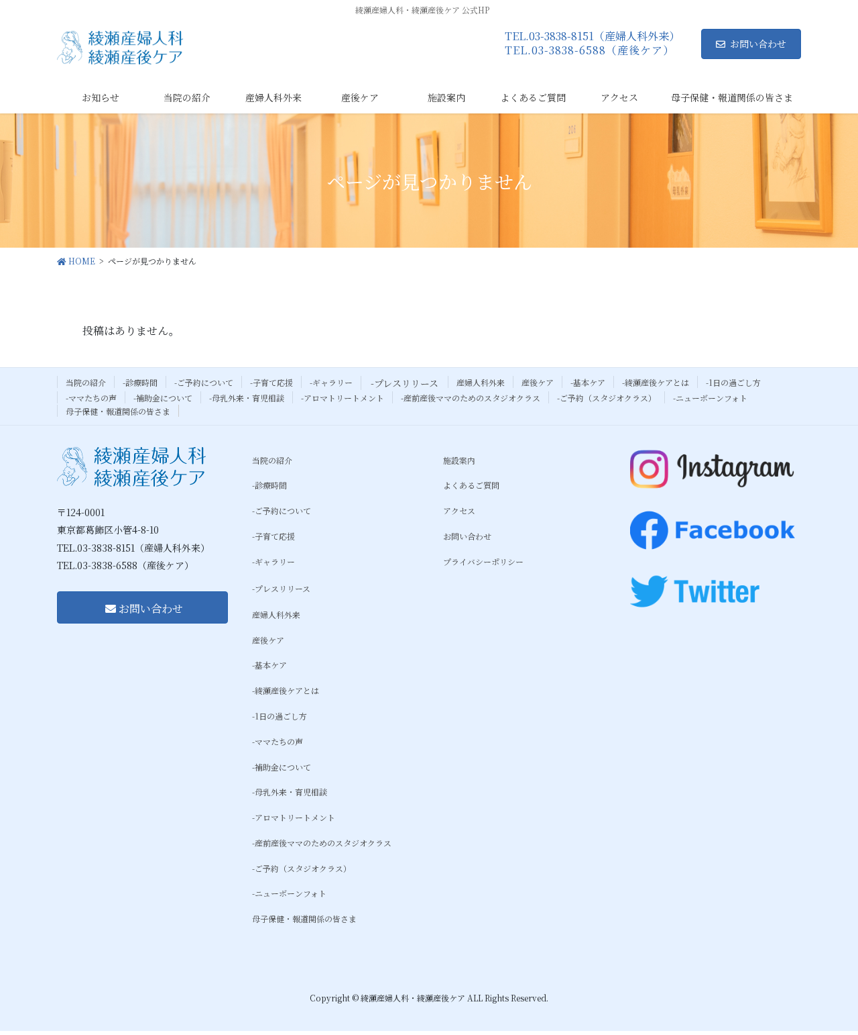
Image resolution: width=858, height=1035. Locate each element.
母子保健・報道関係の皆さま (118, 411)
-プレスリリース (404, 383)
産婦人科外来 (480, 382)
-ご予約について (203, 382)
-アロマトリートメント (342, 397)
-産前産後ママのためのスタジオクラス (470, 397)
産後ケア (538, 382)
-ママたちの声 (91, 397)
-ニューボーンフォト (710, 397)
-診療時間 (140, 382)
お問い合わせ (758, 43)
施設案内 (459, 460)
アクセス (459, 510)
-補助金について (162, 397)
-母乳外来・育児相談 (246, 397)
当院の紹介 (86, 382)
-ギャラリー (331, 382)
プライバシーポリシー (483, 561)
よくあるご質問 (471, 485)
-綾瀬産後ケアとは (655, 382)
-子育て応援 (271, 382)
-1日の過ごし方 (733, 382)
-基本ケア (587, 382)
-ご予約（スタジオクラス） (606, 397)
